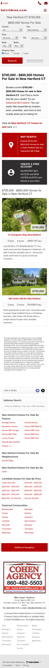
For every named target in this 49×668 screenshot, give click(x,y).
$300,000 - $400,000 (33, 486)
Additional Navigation (24, 547)
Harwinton (29, 517)
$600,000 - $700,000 (10, 494)
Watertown (6, 532)
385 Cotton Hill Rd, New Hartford (24, 298)
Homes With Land (32, 430)
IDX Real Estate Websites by (14, 662)
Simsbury (28, 525)
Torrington (29, 528)
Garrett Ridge (7, 460)
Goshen (28, 513)
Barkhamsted (7, 509)
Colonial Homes (31, 422)
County (5, 26)
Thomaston (6, 528)
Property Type (8, 50)
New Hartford (30, 521)
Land (26, 53)
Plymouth (6, 525)
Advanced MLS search (18, 102)
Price (4, 34)
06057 (4, 471)
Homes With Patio (9, 434)
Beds (4, 42)
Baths (16, 42)
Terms (17, 665)
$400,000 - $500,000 (10, 490)
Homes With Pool (32, 434)
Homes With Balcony (33, 426)
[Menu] (45, 10)
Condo (16, 53)
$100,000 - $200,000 (33, 482)
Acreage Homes (8, 422)
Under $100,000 (8, 482)
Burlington (29, 509)
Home (6, 53)
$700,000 (38, 291)
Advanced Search (35, 60)
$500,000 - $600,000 (33, 490)
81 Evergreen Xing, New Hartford (24, 234)
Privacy (26, 665)
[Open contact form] (46, 2)
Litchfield (5, 521)
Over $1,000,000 (32, 498)
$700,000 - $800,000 (33, 494)
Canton (5, 513)
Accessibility (7, 665)
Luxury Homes (8, 438)
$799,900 (38, 227)
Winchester (29, 532)
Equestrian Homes (9, 426)
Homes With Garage (10, 430)
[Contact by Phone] (39, 2)
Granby (5, 517)
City (28, 26)
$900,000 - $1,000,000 (11, 498)
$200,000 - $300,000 (10, 486)
